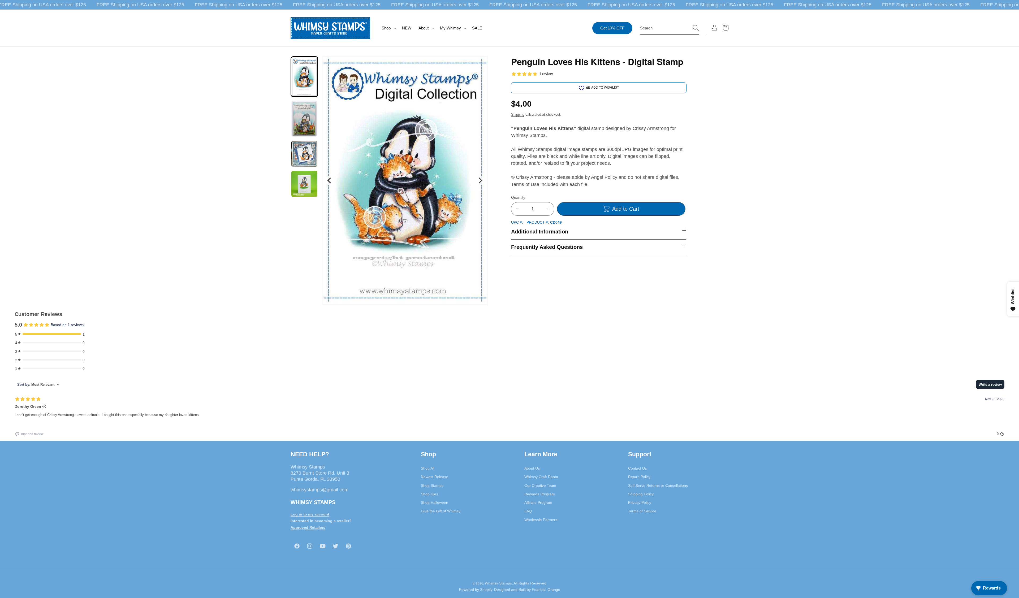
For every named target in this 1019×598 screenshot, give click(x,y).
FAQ (528, 511)
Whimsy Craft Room (541, 477)
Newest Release (434, 477)
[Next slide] (480, 180)
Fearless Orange (546, 589)
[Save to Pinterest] (480, 63)
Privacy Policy (639, 502)
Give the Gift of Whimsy (440, 511)
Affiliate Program (538, 502)
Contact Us (637, 468)
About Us (532, 468)
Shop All (427, 468)
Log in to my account (310, 514)
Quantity (518, 197)
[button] (388, 28)
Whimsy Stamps (498, 583)
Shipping (517, 114)
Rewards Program (539, 494)
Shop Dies (429, 494)
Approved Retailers (308, 527)
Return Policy (639, 477)
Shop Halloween (434, 502)
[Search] (696, 27)
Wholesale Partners (540, 520)
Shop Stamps (432, 485)
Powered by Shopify (476, 589)
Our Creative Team (540, 485)
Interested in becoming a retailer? (321, 521)
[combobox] (669, 28)
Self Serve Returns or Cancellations (658, 485)
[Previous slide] (329, 180)
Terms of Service (642, 511)
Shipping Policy (641, 494)
